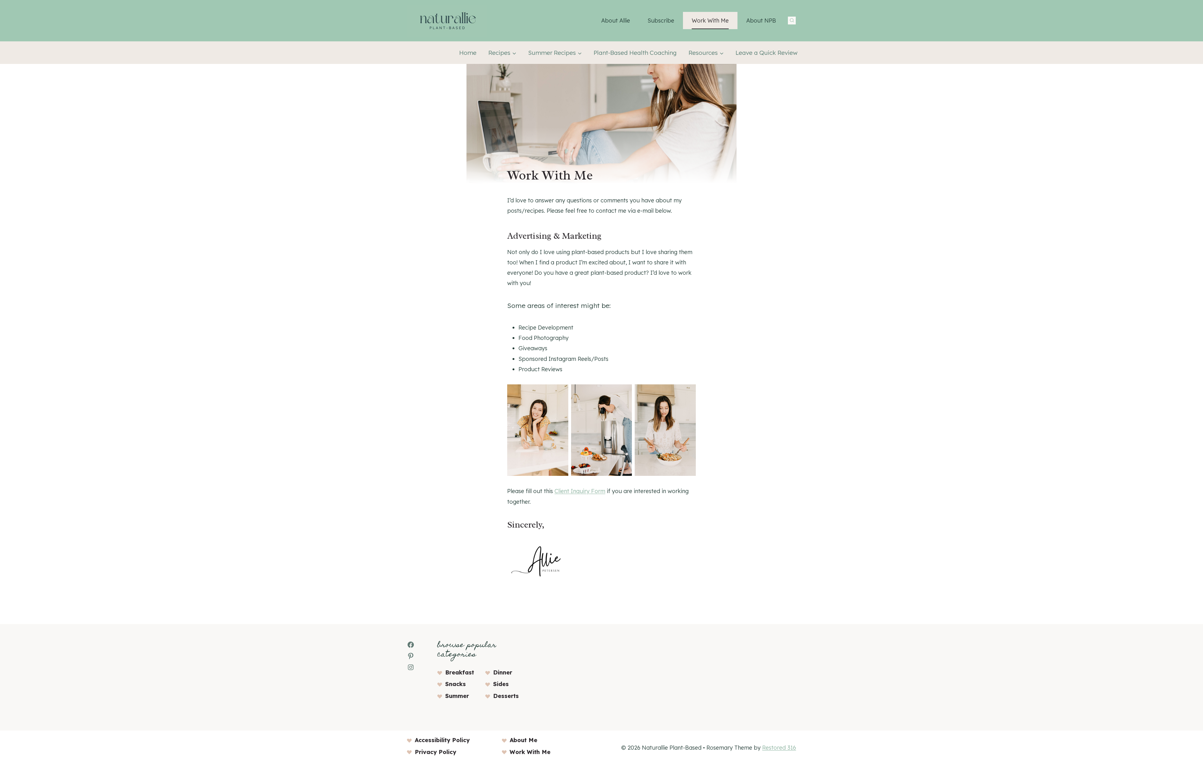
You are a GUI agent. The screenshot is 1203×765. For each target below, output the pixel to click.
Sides (501, 684)
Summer (457, 696)
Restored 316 (779, 747)
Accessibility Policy (442, 740)
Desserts (506, 696)
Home (468, 52)
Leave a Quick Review (767, 52)
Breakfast (459, 672)
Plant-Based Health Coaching (635, 52)
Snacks (455, 684)
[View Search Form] (792, 20)
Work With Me (710, 20)
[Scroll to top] (1187, 683)
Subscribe (661, 20)
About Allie (615, 20)
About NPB (761, 20)
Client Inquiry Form (580, 491)
